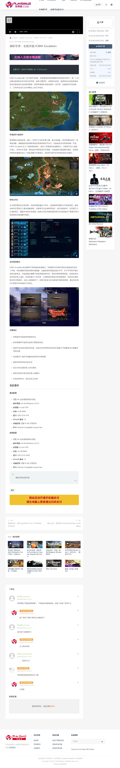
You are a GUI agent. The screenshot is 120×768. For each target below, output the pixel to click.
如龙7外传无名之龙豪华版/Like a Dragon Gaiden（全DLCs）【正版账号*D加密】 (100, 188)
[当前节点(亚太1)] (57, 9)
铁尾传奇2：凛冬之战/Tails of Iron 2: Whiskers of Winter (25, 525)
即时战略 (18, 41)
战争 (12, 490)
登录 (53, 706)
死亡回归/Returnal (96, 224)
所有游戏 (26, 41)
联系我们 (12, 747)
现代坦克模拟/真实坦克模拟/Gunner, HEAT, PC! (34, 571)
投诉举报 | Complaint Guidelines (64, 758)
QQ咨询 (101, 83)
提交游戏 (41, 758)
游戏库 (36, 740)
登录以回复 (78, 596)
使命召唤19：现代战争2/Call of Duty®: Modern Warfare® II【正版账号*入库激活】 (100, 109)
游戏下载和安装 (58, 740)
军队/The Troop (51, 569)
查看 (109, 52)
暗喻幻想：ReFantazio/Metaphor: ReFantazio (97, 241)
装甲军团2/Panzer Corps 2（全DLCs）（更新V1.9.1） (72, 552)
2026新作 (37, 744)
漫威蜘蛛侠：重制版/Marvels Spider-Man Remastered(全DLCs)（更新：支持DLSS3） (100, 147)
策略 (32, 41)
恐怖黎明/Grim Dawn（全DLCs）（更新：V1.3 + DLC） (99, 168)
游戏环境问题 (57, 748)
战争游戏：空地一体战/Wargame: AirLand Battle (53, 552)
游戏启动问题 (57, 744)
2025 (12, 41)
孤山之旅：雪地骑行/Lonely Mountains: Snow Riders (64, 525)
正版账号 (37, 748)
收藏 (51, 37)
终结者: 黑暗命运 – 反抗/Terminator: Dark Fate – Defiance (15, 552)
